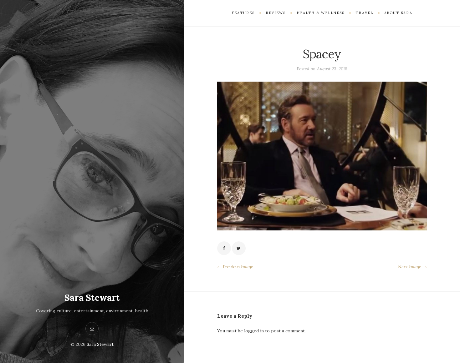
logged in (254, 331)
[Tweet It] (239, 248)
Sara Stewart (92, 297)
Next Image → (412, 267)
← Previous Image (235, 267)
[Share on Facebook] (224, 248)
